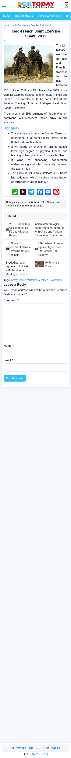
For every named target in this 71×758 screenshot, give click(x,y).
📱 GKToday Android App (35, 754)
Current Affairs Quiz (49, 16)
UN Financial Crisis (52, 264)
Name (9, 345)
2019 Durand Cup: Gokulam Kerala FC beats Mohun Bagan (19, 230)
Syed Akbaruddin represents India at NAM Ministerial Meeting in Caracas (17, 268)
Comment (11, 300)
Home (6, 16)
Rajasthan (56, 280)
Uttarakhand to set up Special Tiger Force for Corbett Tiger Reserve (51, 249)
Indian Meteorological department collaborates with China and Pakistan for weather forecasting (49, 230)
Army (14, 280)
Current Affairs (24, 16)
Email (8, 360)
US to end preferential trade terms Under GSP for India (20, 249)
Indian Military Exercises (33, 280)
